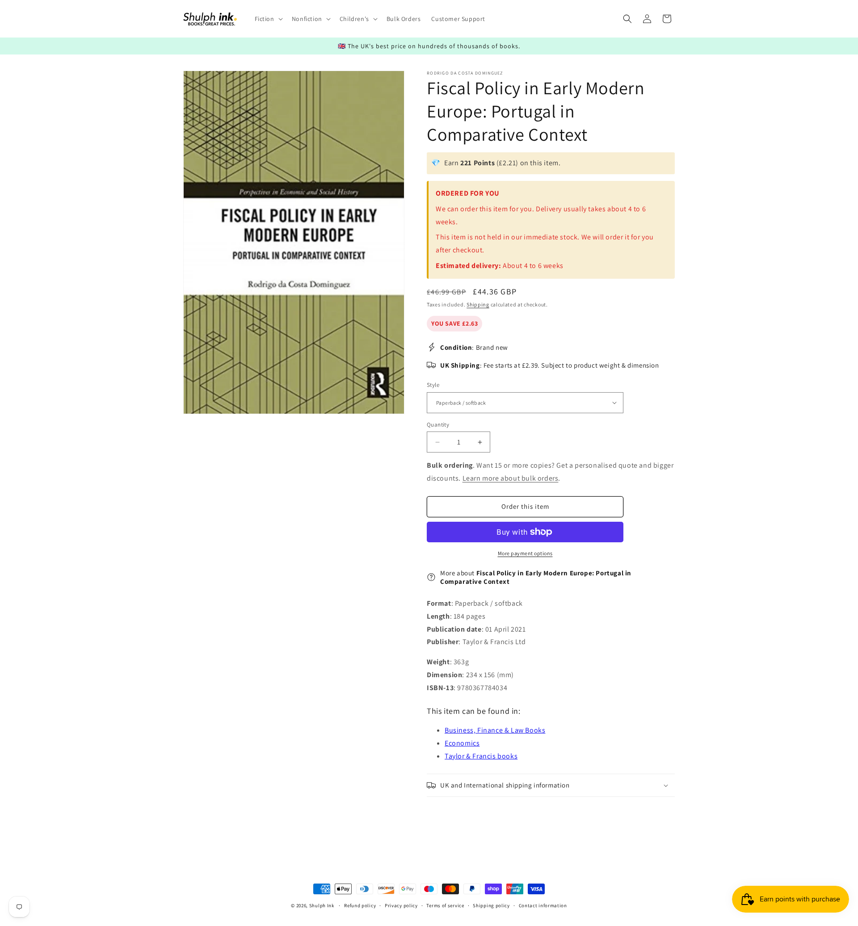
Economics (462, 743)
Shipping (478, 304)
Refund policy (360, 905)
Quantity (438, 424)
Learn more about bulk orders (511, 478)
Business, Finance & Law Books (495, 730)
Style (433, 385)
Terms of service (445, 905)
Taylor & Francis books (481, 756)
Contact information (543, 905)
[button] (267, 18)
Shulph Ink (321, 905)
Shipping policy (491, 905)
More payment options (525, 553)
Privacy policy (401, 905)
